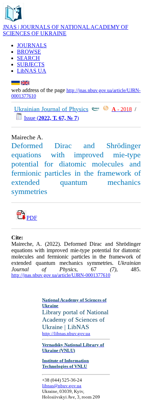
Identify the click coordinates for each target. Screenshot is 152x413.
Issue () (51, 118)
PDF (32, 218)
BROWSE (29, 52)
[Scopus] (95, 109)
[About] (13, 22)
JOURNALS (32, 45)
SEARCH (28, 58)
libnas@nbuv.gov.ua (61, 385)
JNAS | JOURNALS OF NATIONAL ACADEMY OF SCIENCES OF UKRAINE (65, 30)
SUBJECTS (31, 64)
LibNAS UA (31, 71)
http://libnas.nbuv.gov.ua (66, 333)
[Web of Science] (106, 109)
